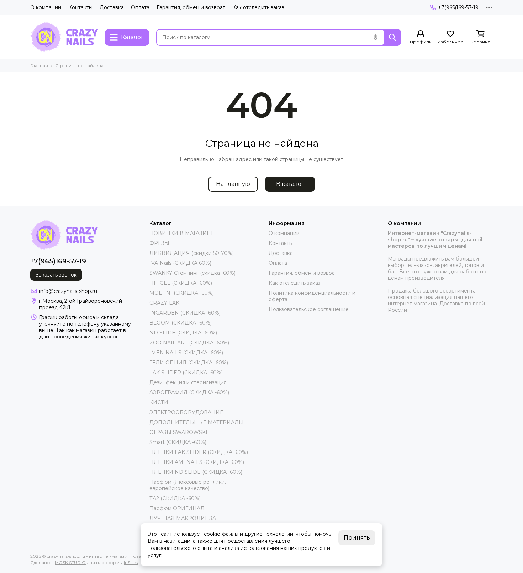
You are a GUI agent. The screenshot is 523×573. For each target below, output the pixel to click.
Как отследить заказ (258, 7)
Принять (357, 537)
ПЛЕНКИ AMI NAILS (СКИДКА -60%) (196, 462)
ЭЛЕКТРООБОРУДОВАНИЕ (186, 412)
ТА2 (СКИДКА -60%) (175, 498)
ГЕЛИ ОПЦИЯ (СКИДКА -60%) (188, 362)
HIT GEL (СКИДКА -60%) (180, 283)
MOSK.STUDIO (70, 562)
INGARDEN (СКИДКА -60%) (185, 313)
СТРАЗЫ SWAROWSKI (178, 432)
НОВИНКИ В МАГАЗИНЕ (181, 233)
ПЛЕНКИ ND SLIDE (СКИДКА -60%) (195, 472)
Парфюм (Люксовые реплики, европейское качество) (187, 485)
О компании (45, 7)
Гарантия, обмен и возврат (191, 7)
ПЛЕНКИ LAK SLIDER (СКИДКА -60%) (198, 452)
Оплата (140, 7)
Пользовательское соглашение (309, 309)
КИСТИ (158, 402)
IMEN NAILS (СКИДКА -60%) (186, 352)
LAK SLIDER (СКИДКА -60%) (186, 372)
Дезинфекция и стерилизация (188, 382)
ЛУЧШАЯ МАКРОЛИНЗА (182, 518)
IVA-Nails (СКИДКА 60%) (180, 263)
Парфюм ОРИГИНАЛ (177, 508)
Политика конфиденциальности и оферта (312, 296)
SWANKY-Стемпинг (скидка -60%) (192, 273)
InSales (131, 562)
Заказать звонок (56, 275)
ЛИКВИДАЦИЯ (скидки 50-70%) (191, 253)
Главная (39, 65)
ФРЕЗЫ (159, 243)
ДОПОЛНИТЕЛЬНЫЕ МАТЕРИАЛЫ (196, 422)
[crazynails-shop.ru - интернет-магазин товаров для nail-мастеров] (64, 37)
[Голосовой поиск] (375, 37)
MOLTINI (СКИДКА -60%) (181, 293)
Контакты (80, 7)
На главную (233, 184)
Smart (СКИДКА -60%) (177, 442)
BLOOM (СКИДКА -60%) (180, 323)
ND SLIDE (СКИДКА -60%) (183, 333)
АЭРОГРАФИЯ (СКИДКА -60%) (189, 392)
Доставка (112, 7)
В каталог (290, 184)
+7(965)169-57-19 (458, 7)
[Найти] (392, 37)
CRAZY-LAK (164, 303)
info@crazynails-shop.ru (68, 291)
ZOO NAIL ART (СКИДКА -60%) (189, 342)
